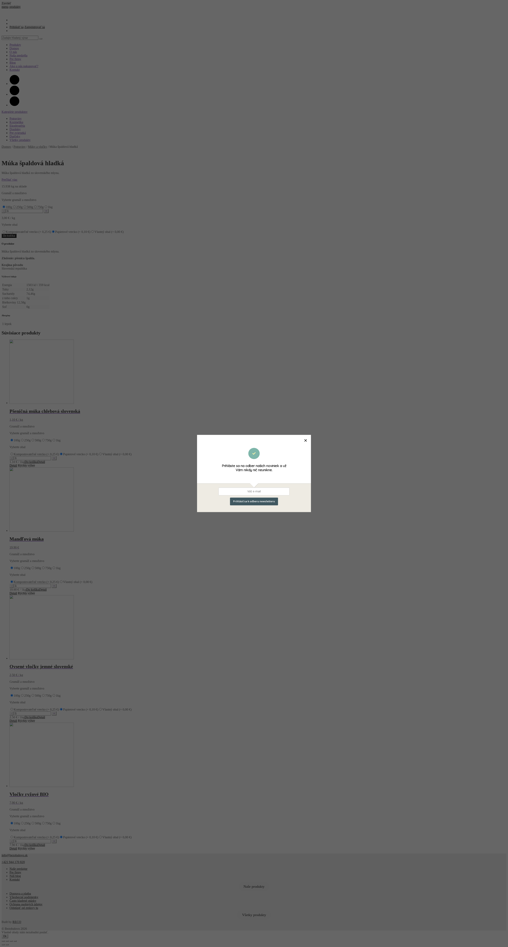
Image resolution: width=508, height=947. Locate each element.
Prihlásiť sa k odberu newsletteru (254, 501)
